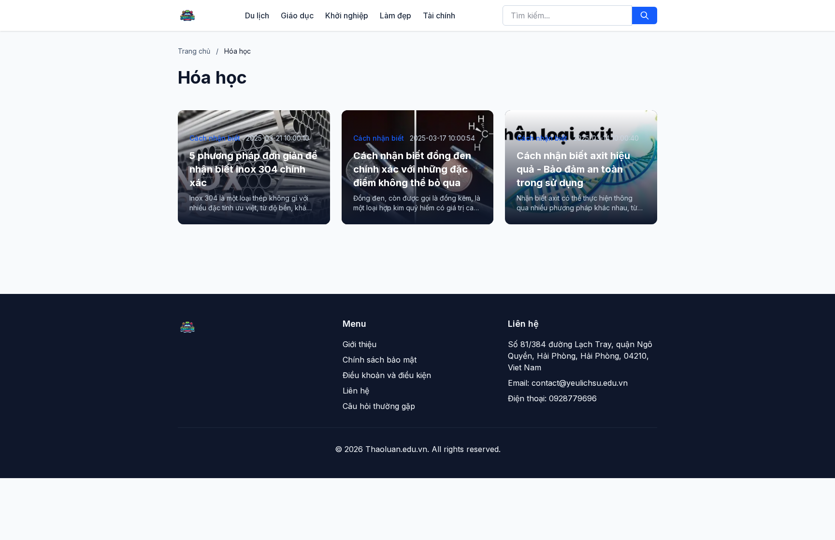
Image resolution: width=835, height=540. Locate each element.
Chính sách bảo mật (380, 360)
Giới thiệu (359, 344)
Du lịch (257, 15)
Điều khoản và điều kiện (387, 375)
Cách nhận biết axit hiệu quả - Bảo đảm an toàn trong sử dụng (573, 169)
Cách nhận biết (214, 138)
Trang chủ (194, 51)
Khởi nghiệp (346, 15)
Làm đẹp (395, 15)
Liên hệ (356, 390)
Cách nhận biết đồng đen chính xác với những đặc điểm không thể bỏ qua (412, 169)
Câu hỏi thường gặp (379, 406)
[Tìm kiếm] (644, 15)
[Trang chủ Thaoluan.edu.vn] (187, 15)
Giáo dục (297, 15)
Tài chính (439, 15)
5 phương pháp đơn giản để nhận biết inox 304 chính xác (253, 169)
